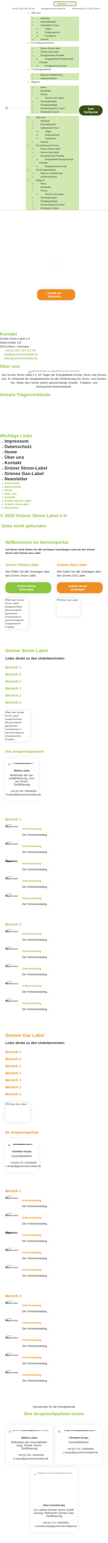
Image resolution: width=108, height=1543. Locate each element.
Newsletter (15, 478)
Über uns (35, 13)
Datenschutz (18, 446)
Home (10, 451)
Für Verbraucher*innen (42, 43)
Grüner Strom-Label (25, 468)
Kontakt (13, 462)
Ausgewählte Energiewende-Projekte (56, 61)
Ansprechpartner (48, 78)
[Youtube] (51, 3)
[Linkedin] (34, 3)
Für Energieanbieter (41, 69)
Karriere (44, 39)
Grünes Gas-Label (24, 473)
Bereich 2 (13, 674)
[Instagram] (40, 3)
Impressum (16, 441)
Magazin (35, 82)
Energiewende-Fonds (56, 66)
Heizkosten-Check (49, 112)
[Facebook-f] (45, 3)
